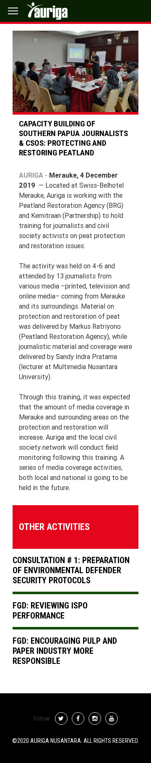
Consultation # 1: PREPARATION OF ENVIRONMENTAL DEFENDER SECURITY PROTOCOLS (71, 570)
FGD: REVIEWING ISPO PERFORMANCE (50, 610)
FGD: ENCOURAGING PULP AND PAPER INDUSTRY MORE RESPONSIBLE (65, 651)
